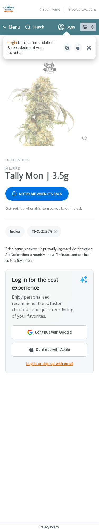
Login (71, 27)
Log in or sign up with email (49, 363)
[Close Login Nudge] (89, 47)
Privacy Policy (49, 527)
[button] (49, 47)
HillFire (12, 168)
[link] (15, 231)
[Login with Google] (67, 47)
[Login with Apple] (78, 47)
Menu (14, 27)
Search (38, 26)
